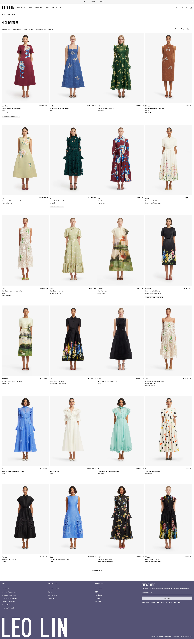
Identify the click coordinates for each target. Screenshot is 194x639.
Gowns (51, 29)
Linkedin (98, 598)
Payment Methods (8, 608)
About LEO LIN (53, 589)
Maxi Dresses (41, 29)
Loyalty (54, 7)
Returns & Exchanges (9, 598)
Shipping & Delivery (9, 595)
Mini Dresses (17, 29)
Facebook (98, 595)
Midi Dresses (29, 29)
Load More (97, 574)
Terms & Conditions (8, 602)
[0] (182, 8)
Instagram (98, 589)
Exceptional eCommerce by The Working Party (179, 636)
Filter (183, 29)
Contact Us (6, 589)
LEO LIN (164, 636)
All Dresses (6, 29)
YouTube (98, 602)
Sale (61, 7)
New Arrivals (21, 7)
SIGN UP (167, 598)
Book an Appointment (9, 592)
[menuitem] (21, 8)
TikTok (97, 592)
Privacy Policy (6, 605)
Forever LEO (52, 595)
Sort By (189, 29)
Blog (47, 7)
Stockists (51, 598)
